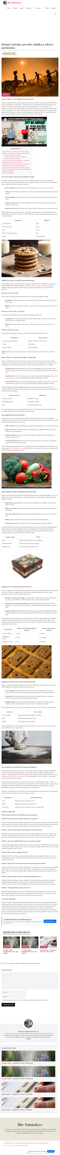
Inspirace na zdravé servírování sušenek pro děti (15, 167)
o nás (28, 1039)
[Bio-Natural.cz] (5, 2)
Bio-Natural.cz (14, 2)
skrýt (21, 148)
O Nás (47, 8)
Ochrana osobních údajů (21, 1145)
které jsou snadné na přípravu (38, 286)
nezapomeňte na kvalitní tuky (27, 837)
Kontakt (53, 8)
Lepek (21, 8)
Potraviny (28, 8)
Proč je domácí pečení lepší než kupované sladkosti (16, 169)
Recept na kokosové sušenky (12, 159)
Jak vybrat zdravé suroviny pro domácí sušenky (15, 151)
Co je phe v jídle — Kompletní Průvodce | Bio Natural (10, 951)
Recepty (38, 8)
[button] (55, 13)
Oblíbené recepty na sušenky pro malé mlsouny (15, 153)
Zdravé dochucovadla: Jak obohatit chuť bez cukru (16, 164)
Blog (8, 1145)
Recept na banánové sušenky (12, 155)
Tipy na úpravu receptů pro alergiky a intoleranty (15, 160)
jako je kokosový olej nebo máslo (45, 837)
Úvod (8, 8)
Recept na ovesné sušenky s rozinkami (15, 157)
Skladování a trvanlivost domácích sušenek (14, 166)
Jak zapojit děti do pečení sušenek (12, 162)
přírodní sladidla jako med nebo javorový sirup (15, 776)
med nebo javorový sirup (16, 448)
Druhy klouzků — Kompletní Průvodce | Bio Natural (48, 951)
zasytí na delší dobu (48, 188)
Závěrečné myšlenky (8, 173)
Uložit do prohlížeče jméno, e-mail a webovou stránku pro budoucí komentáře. (25, 1000)
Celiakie (15, 8)
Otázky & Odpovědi (7, 171)
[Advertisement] (30, 28)
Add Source (51, 1151)
